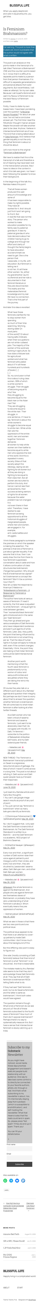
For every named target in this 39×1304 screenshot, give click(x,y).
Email (9, 1154)
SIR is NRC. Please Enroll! (14, 1241)
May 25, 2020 (9, 916)
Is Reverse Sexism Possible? (16, 113)
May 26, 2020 (9, 882)
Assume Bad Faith (11, 1234)
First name (11, 1144)
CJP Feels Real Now (11, 1248)
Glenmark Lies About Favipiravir (30, 1205)
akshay (13, 39)
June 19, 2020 (9, 787)
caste (16, 41)
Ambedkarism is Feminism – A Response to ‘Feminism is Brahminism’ (16, 593)
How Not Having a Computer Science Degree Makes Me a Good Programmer (13, 1207)
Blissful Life (19, 5)
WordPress (32, 1300)
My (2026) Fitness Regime (10, 1256)
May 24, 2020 (9, 847)
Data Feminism (11, 136)
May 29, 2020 (27, 819)
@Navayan (7, 887)
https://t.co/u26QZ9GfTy (14, 874)
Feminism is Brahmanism (15, 152)
